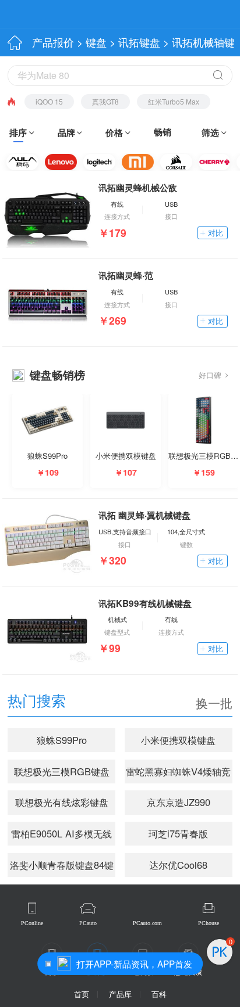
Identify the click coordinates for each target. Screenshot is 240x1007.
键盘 (96, 42)
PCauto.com (147, 923)
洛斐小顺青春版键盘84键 (62, 865)
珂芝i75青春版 (178, 833)
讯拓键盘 (139, 42)
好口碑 (210, 374)
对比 (215, 232)
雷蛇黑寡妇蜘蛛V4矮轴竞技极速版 (178, 773)
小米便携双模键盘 (178, 740)
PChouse (208, 923)
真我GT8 (105, 101)
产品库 (120, 993)
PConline (32, 923)
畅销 (162, 132)
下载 (205, 15)
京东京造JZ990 (178, 802)
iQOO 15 (49, 101)
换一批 (214, 703)
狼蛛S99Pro (62, 740)
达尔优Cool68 (178, 865)
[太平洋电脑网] (53, 14)
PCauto (88, 923)
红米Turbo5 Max (173, 101)
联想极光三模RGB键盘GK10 (62, 773)
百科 (159, 993)
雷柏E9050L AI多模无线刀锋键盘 (61, 836)
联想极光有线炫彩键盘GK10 (61, 804)
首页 (81, 993)
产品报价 (53, 42)
